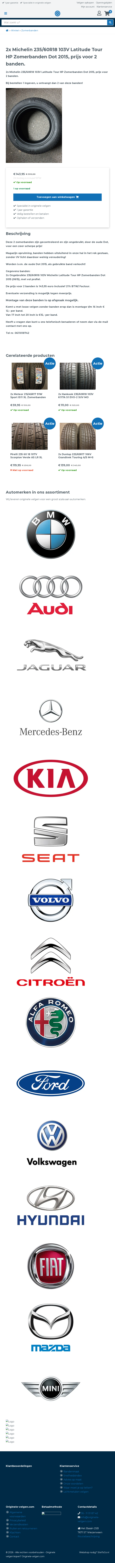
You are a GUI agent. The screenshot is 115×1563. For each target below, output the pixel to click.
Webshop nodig (87, 1552)
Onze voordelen (73, 1483)
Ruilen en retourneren (23, 1528)
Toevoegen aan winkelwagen (56, 197)
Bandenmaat (71, 1471)
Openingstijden (104, 2)
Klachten (15, 1532)
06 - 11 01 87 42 (89, 1513)
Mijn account (87, 6)
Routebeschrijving (89, 1536)
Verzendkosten (19, 1524)
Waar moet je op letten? (78, 1487)
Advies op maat (72, 1479)
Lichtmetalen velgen (75, 1491)
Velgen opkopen (85, 2)
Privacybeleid (18, 1520)
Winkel (15, 30)
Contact (14, 1536)
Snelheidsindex (72, 1475)
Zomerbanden (29, 30)
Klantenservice (104, 6)
